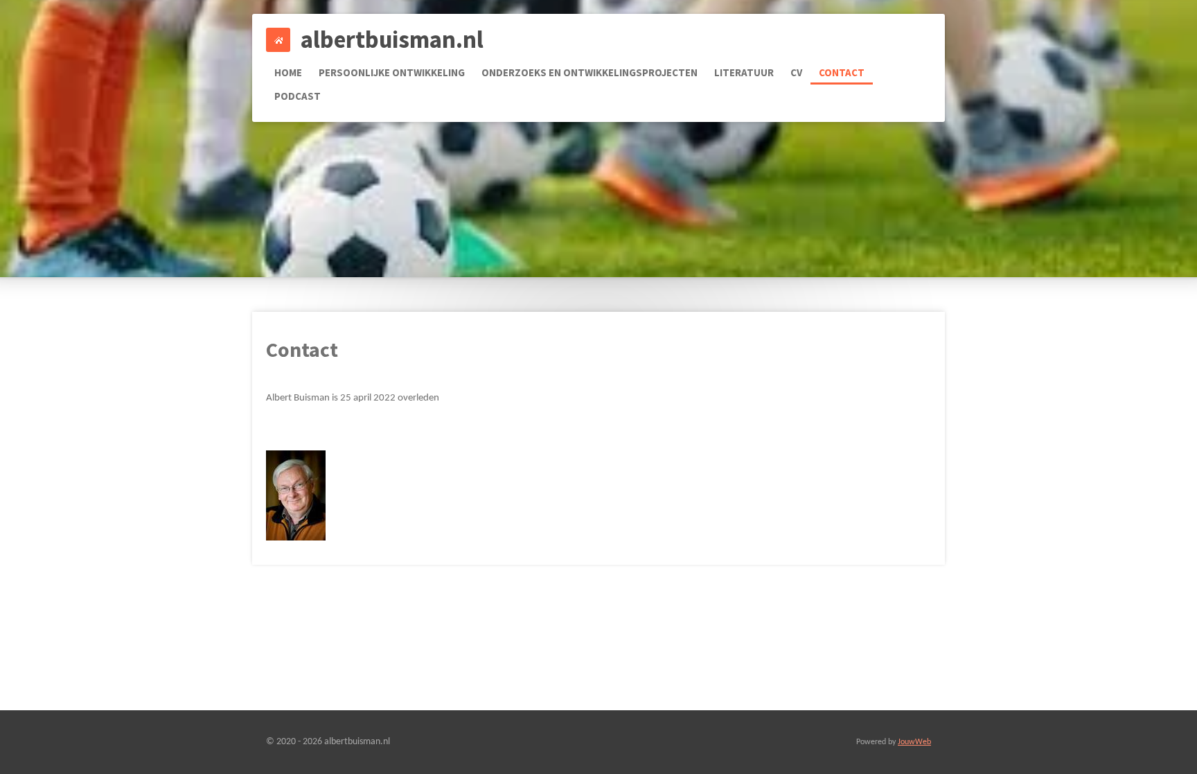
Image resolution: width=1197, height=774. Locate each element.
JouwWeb (914, 742)
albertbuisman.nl (392, 39)
